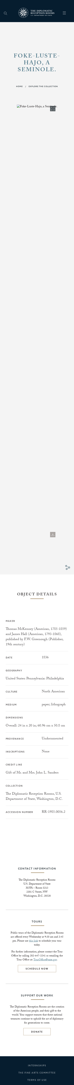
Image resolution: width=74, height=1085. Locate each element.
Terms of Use (37, 1080)
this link (33, 941)
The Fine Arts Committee (37, 1073)
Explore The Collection (43, 86)
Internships (37, 1065)
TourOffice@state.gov (45, 960)
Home (19, 86)
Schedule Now (37, 968)
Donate (37, 1032)
